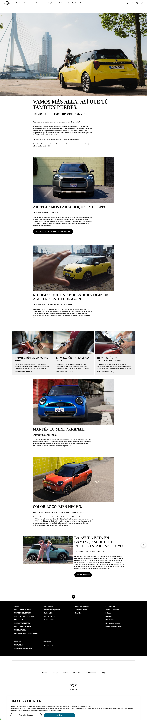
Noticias (108, 613)
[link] (64, 3)
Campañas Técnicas (81, 610)
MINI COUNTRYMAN (20, 630)
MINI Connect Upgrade (112, 623)
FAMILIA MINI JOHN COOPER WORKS (26, 633)
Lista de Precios (49, 616)
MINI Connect (109, 620)
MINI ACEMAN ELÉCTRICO (22, 613)
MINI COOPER (18, 620)
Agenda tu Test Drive (112, 610)
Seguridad (78, 613)
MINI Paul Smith (19, 645)
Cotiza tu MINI (48, 613)
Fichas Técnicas (49, 620)
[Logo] (73, 684)
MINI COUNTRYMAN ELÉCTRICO (24, 616)
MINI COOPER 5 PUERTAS (22, 623)
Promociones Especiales (52, 610)
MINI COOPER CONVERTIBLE (23, 627)
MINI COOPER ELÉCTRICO (22, 610)
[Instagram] (48, 645)
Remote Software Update (113, 627)
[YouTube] (52, 645)
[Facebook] (44, 645)
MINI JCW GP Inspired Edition (23, 648)
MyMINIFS (108, 616)
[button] (132, 3)
